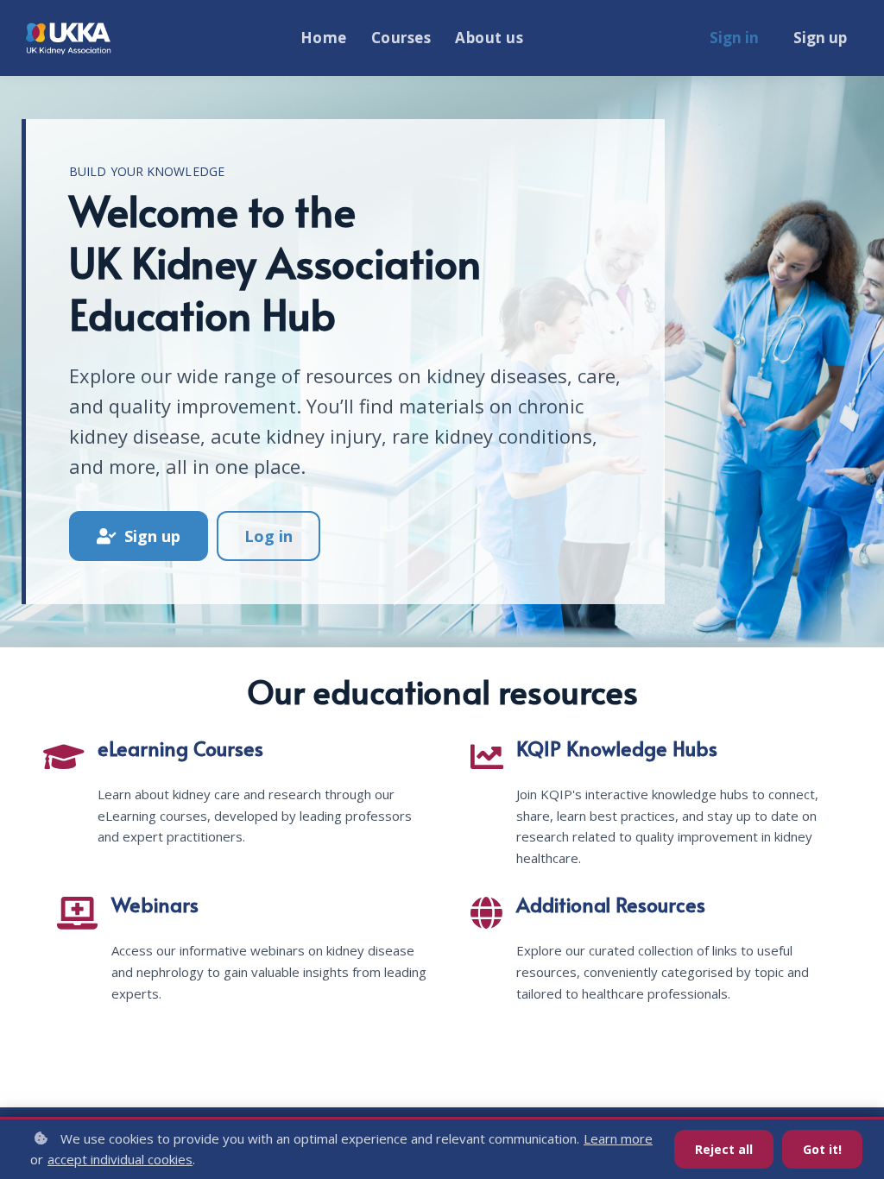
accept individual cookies (120, 1159)
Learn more (618, 1138)
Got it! (822, 1149)
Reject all (724, 1149)
